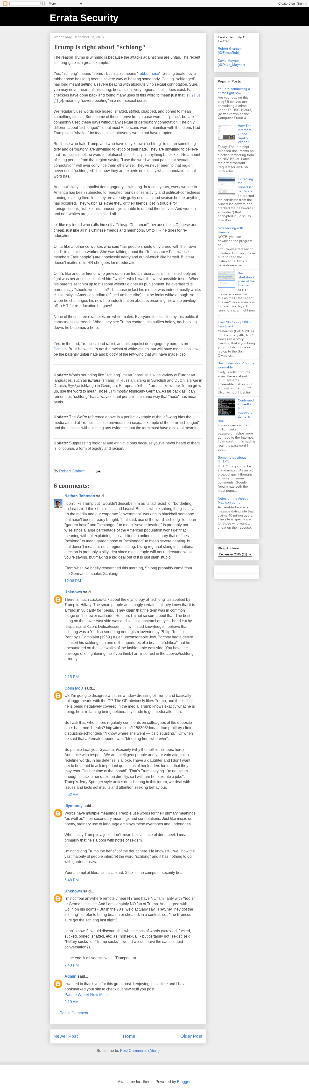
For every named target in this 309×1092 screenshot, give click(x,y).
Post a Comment (74, 1013)
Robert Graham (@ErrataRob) (230, 51)
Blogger (183, 1082)
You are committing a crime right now (234, 91)
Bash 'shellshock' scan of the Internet (246, 279)
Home (129, 1036)
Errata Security (84, 18)
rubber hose (149, 73)
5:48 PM (71, 880)
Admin (70, 976)
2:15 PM (71, 677)
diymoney (73, 806)
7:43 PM (71, 965)
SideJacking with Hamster (230, 230)
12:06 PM (72, 581)
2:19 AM (71, 1002)
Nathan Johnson (79, 496)
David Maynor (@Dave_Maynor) (231, 63)
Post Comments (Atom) (140, 1051)
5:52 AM (71, 795)
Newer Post (66, 1036)
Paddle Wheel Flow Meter (86, 995)
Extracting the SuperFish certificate (245, 185)
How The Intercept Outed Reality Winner (245, 134)
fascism (60, 349)
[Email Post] (97, 471)
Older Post (191, 1036)
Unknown (73, 592)
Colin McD (73, 688)
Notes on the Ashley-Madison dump (233, 501)
